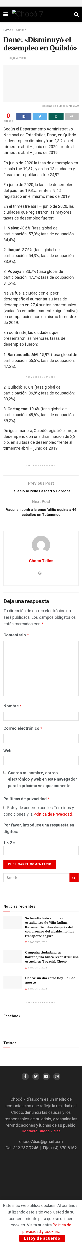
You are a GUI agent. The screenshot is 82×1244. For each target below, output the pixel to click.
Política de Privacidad (52, 814)
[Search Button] (74, 877)
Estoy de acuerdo (42, 1238)
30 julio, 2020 (17, 58)
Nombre (12, 705)
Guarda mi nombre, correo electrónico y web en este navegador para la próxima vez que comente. (42, 779)
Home (7, 30)
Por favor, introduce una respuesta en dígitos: (38, 828)
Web (7, 750)
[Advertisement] (41, 1183)
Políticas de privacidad (26, 798)
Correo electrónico (23, 728)
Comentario (16, 635)
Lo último (20, 30)
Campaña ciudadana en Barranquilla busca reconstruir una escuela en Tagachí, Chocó (52, 956)
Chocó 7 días (41, 560)
